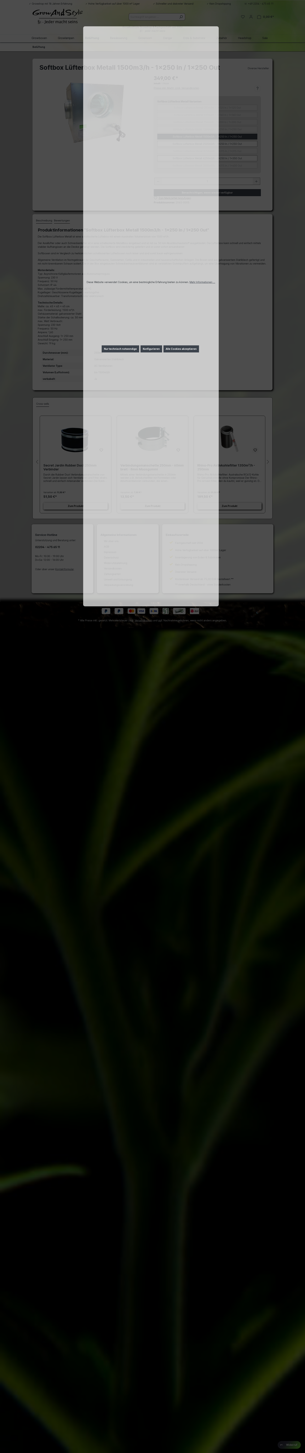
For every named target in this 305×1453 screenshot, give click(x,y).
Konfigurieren (151, 348)
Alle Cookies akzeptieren (181, 348)
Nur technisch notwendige (120, 348)
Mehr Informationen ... (202, 282)
